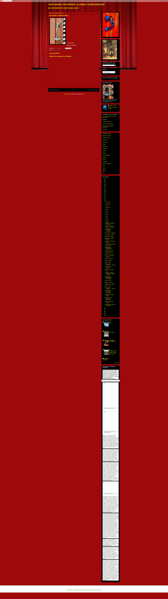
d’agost (106, 209)
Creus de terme (107, 322)
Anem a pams (107, 349)
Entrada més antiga (93, 89)
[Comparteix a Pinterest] (70, 48)
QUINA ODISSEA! (112, 341)
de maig (107, 214)
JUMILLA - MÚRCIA (109, 258)
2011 (105, 311)
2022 (105, 186)
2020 (105, 189)
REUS (104, 165)
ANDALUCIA (105, 140)
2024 (105, 182)
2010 (105, 313)
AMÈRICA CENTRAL (57, 49)
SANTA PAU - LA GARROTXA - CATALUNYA (108, 298)
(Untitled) (105, 359)
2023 (105, 184)
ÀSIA (104, 172)
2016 (105, 196)
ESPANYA (105, 148)
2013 (105, 308)
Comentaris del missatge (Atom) (77, 94)
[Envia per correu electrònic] (65, 48)
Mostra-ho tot (116, 362)
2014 (105, 200)
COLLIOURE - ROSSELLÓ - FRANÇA (110, 264)
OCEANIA (105, 157)
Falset (110, 323)
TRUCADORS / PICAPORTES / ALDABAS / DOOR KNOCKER (76, 4)
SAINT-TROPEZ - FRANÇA (108, 267)
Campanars (106, 331)
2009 (105, 315)
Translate (112, 73)
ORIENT (104, 159)
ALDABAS (106, 358)
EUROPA (104, 150)
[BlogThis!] (67, 48)
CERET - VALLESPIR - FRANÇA (109, 256)
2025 (105, 180)
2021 (105, 187)
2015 (105, 198)
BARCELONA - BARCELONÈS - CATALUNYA (109, 248)
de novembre (108, 203)
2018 (105, 193)
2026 (105, 178)
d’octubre (107, 205)
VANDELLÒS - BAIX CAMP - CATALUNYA (110, 227)
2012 (105, 310)
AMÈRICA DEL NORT (107, 135)
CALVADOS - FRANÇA (109, 253)
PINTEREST (105, 129)
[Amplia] (117, 431)
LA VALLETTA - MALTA (109, 234)
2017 (105, 195)
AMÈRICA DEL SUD (107, 137)
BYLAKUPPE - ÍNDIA (109, 236)
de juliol (106, 210)
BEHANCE (105, 119)
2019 (105, 191)
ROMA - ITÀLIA (108, 262)
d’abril (106, 216)
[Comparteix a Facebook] (69, 48)
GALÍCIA (104, 153)
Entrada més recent (54, 89)
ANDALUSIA (105, 142)
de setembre (108, 207)
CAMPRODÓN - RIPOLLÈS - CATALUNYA (108, 291)
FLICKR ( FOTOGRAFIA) (108, 123)
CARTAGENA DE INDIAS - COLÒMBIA (110, 305)
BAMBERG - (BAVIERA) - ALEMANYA (110, 224)
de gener (107, 221)
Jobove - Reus (112, 105)
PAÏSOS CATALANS (107, 163)
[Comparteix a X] (68, 48)
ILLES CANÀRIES (106, 155)
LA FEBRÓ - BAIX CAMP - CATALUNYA (110, 245)
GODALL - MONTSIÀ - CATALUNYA (109, 251)
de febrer (107, 219)
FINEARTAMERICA (107, 121)
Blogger (100, 589)
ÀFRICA (104, 170)
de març (107, 218)
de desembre (108, 201)
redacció (104, 168)
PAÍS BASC (105, 161)
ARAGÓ (104, 144)
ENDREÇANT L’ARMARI (109, 340)
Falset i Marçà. (112, 332)
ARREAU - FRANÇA (109, 282)
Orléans (108, 432)
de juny (106, 212)
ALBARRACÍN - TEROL (110, 284)
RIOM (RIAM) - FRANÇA (110, 232)
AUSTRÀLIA (105, 146)
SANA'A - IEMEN (108, 260)
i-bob (88, 589)
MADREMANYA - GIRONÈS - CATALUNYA (108, 230)
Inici (74, 89)
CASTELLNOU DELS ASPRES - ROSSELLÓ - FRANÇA (110, 273)
